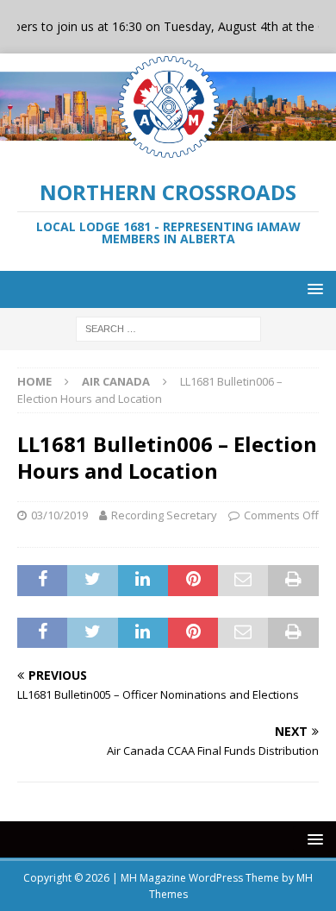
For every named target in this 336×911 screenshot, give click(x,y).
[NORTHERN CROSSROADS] (168, 150)
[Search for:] (168, 327)
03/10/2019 (59, 515)
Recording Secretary (164, 515)
